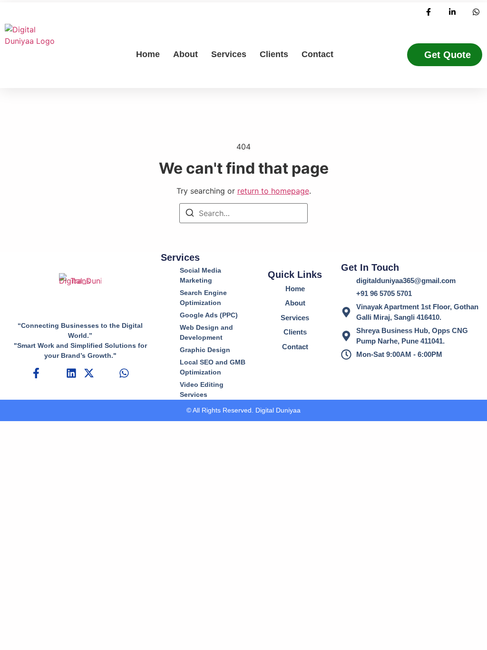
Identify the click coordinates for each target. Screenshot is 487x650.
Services (228, 54)
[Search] (189, 214)
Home (148, 54)
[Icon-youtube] (106, 373)
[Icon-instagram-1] (54, 373)
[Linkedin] (71, 373)
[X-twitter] (89, 373)
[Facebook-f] (36, 373)
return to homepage (273, 191)
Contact (317, 54)
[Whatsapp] (124, 373)
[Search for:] (243, 213)
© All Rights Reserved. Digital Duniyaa (243, 410)
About (185, 54)
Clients (274, 54)
